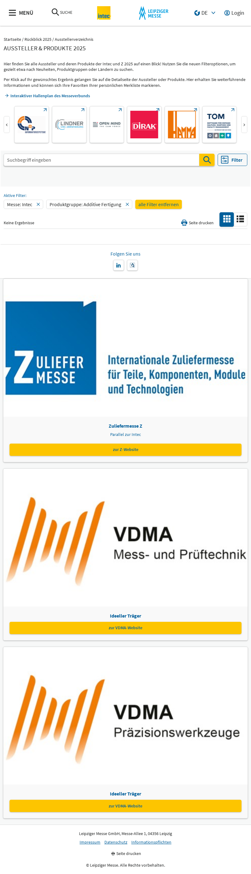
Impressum (90, 842)
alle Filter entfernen (158, 204)
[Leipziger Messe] (153, 13)
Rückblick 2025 (37, 39)
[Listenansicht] (240, 219)
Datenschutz (115, 842)
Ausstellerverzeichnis (74, 39)
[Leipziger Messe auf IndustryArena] (132, 265)
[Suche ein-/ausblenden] (55, 12)
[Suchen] (207, 160)
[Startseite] (104, 13)
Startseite (12, 39)
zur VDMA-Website (125, 627)
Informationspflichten (151, 842)
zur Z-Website (125, 449)
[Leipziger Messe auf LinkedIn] (118, 265)
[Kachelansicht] (227, 219)
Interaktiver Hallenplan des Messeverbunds (50, 95)
